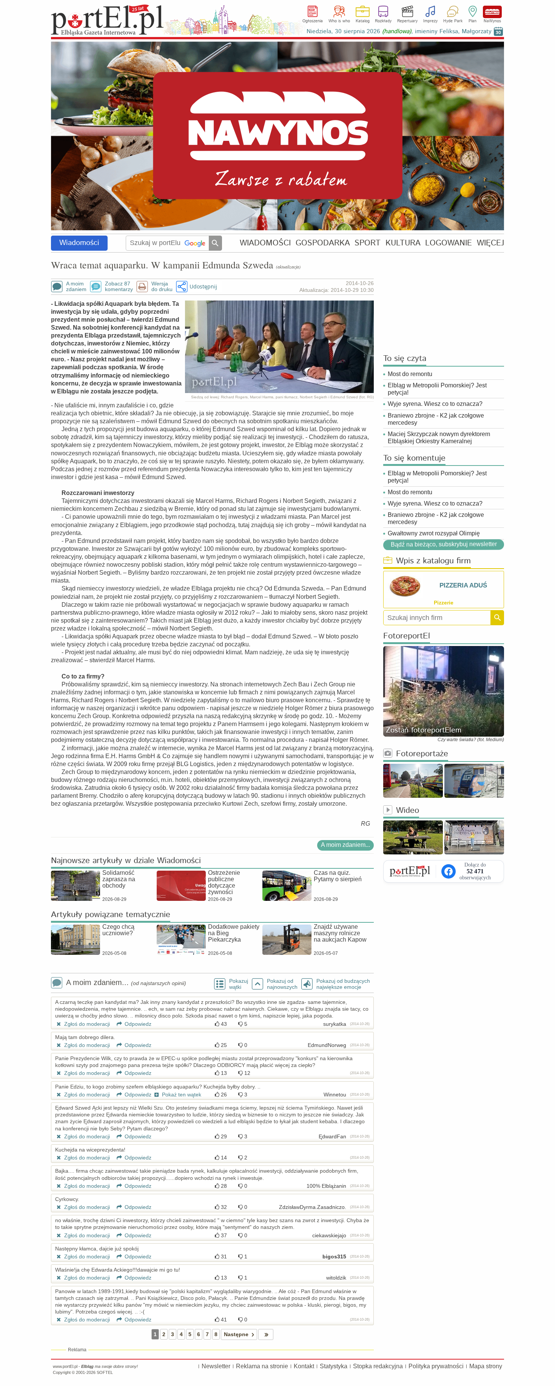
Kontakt (304, 1366)
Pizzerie (443, 603)
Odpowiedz (137, 1024)
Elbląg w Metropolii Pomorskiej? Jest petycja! (437, 389)
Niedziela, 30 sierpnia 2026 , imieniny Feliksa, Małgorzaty (399, 31)
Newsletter (216, 1366)
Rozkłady (383, 21)
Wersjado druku (162, 286)
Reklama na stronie (262, 1366)
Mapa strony (485, 1366)
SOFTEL (105, 1372)
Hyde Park (452, 21)
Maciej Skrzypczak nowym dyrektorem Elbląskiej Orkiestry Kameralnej (439, 437)
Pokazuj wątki (238, 984)
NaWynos (492, 12)
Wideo (407, 811)
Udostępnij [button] (203, 286)
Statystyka (333, 1366)
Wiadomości (79, 242)
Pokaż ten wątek (180, 1095)
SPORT (368, 243)
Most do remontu (410, 374)
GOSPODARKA (323, 243)
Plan (472, 21)
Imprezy (430, 21)
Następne (236, 1334)
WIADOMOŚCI (265, 243)
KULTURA (403, 243)
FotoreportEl (406, 636)
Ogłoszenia (312, 21)
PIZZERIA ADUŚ (463, 585)
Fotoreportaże (422, 754)
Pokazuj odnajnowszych (282, 984)
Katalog (363, 21)
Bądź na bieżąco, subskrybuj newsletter (443, 544)
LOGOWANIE (448, 243)
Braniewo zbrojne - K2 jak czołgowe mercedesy (436, 419)
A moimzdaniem (76, 286)
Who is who (339, 21)
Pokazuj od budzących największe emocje (343, 984)
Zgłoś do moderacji (86, 1024)
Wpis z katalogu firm (433, 561)
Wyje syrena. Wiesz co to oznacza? (435, 404)
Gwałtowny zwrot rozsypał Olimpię (434, 533)
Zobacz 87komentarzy (119, 286)
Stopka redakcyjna (378, 1366)
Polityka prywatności (436, 1366)
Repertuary (407, 21)
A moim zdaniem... (345, 845)
